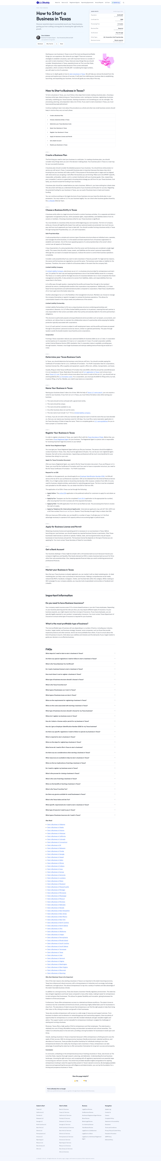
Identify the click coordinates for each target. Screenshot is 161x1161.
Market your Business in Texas (57, 145)
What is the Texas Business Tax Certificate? (60, 664)
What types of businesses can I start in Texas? (61, 690)
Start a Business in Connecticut (57, 842)
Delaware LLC (40, 1118)
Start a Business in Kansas (55, 872)
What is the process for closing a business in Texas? (62, 773)
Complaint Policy (109, 1118)
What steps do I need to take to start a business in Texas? (64, 653)
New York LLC (40, 1127)
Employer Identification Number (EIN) (92, 476)
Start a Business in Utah (54, 955)
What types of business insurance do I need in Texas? (63, 815)
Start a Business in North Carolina (58, 923)
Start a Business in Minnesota (56, 893)
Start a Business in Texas (55, 952)
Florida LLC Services (64, 1118)
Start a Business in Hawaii (55, 857)
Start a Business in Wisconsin (56, 970)
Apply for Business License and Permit (59, 136)
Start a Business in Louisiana (56, 878)
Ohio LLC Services (64, 1152)
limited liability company (82, 413)
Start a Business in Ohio (54, 929)
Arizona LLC (39, 1136)
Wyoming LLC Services (65, 1142)
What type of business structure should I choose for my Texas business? (69, 711)
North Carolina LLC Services (66, 1127)
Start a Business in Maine (55, 881)
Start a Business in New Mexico (57, 917)
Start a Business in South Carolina (58, 943)
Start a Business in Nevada (55, 908)
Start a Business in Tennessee (56, 949)
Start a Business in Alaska (55, 827)
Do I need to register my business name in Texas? (62, 768)
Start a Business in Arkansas (56, 833)
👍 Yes (76, 1081)
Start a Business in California (56, 836)
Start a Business (44, 8)
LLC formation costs (65, 377)
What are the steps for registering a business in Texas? (63, 742)
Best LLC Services (64, 1109)
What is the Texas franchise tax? (56, 685)
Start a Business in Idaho (55, 860)
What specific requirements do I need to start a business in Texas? (67, 805)
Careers (107, 1115)
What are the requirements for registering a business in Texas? (66, 700)
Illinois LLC (39, 1130)
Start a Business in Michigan (56, 890)
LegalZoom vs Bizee (87, 1133)
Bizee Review (85, 1118)
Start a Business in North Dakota (57, 926)
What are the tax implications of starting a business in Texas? (66, 763)
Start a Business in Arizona (55, 830)
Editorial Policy (109, 1139)
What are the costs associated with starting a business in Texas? (67, 706)
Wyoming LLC (39, 1139)
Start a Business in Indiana (55, 866)
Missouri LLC (39, 1142)
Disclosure (40, 44)
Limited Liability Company (55, 271)
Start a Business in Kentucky (56, 875)
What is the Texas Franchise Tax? (56, 789)
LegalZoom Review (87, 1109)
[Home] (43, 2)
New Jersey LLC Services (65, 1149)
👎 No (85, 1081)
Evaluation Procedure (110, 1133)
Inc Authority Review (87, 1124)
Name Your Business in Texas (57, 128)
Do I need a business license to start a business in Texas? (64, 669)
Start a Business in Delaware (56, 848)
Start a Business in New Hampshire (58, 911)
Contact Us (108, 1112)
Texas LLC (39, 1109)
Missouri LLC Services (65, 1145)
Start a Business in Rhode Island (57, 940)
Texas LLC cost (54, 374)
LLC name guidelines (101, 421)
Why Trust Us (49, 44)
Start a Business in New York (56, 920)
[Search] (123, 2)
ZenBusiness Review (87, 1112)
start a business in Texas (77, 74)
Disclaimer (108, 1124)
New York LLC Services (65, 1130)
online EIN (62, 493)
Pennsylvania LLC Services (66, 1136)
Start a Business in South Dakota (57, 946)
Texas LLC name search (94, 392)
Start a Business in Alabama (56, 824)
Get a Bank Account (54, 140)
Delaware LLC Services (65, 1121)
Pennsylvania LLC (41, 1133)
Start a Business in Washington (57, 964)
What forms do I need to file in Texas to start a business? (64, 747)
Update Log (117, 2)
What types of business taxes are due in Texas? (61, 695)
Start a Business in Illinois (55, 863)
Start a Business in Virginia (55, 961)
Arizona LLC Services (64, 1139)
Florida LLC (39, 1115)
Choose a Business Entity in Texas (58, 120)
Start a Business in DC (54, 845)
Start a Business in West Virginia (57, 967)
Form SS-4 (81, 498)
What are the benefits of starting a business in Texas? (63, 784)
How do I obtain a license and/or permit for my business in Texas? (67, 721)
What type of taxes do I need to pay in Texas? (60, 810)
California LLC (40, 1112)
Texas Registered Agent (61, 439)
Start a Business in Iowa (55, 869)
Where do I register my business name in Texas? (61, 716)
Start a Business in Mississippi (56, 896)
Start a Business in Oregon (55, 934)
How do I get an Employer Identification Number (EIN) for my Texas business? (71, 726)
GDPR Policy (108, 1136)
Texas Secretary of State (95, 437)
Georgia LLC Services (64, 1124)
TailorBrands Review (87, 1127)
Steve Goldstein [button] (45, 35)
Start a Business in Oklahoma (56, 931)
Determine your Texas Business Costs (59, 124)
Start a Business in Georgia (55, 854)
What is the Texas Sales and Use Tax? (58, 800)
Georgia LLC (39, 1121)
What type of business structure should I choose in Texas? (65, 679)
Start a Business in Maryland (56, 884)
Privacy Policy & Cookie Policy (113, 1130)
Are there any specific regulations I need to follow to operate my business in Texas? (73, 732)
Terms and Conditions (111, 1127)
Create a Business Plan (55, 115)
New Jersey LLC (40, 1145)
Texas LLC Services (64, 1112)
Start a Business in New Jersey (57, 914)
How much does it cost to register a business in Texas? (63, 674)
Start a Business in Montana (56, 902)
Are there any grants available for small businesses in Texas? (65, 794)
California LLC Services (65, 1115)
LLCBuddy (51, 201)
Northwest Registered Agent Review (91, 1115)
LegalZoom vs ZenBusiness (89, 1130)
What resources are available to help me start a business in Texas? (67, 758)
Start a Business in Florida (55, 851)
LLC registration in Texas (91, 372)
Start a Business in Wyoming (56, 973)
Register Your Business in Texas (57, 132)
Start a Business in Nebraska (56, 905)
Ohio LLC (38, 1149)
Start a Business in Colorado (56, 839)
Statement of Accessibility (112, 1121)
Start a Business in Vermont (56, 958)
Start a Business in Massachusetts (58, 887)
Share (61, 44)
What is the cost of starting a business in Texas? (61, 779)
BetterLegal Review (87, 1121)
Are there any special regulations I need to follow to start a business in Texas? (71, 659)
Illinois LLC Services (64, 1133)
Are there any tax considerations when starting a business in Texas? (68, 753)
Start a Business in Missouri (56, 899)
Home (37, 8)
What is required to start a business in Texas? (60, 737)
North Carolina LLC (41, 1124)
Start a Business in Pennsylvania (57, 937)
